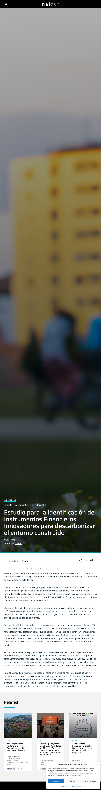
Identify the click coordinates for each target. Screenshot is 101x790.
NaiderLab (13, 561)
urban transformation (52, 569)
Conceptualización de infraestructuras (14, 759)
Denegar (73, 781)
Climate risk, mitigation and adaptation (25, 505)
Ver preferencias (90, 781)
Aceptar (56, 781)
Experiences (27, 561)
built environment (10, 569)
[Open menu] (95, 4)
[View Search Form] (6, 4)
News (9, 740)
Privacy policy (73, 786)
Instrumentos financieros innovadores (31, 569)
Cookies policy (65, 786)
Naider (18, 543)
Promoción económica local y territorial (17, 763)
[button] (97, 764)
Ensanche (76, 760)
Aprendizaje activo (14, 756)
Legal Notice (81, 786)
